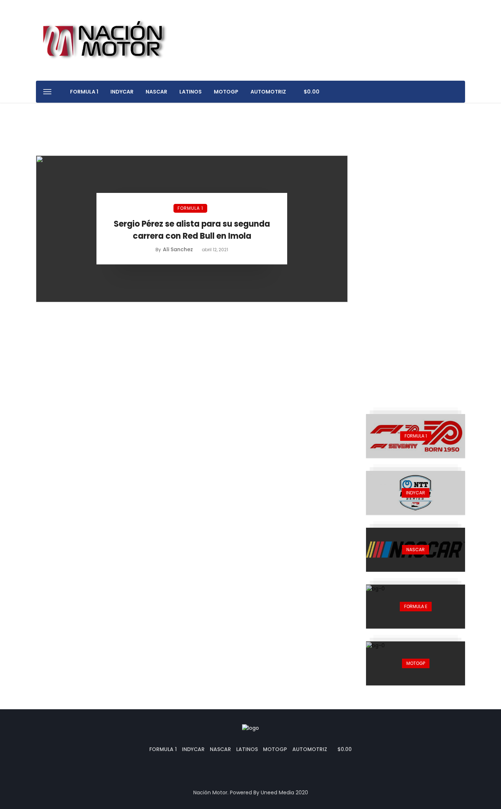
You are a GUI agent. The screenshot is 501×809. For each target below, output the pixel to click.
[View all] (415, 436)
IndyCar (122, 91)
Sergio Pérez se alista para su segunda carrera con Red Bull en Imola (192, 230)
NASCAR (156, 91)
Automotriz (268, 91)
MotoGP (226, 91)
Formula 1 (84, 91)
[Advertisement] (415, 265)
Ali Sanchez (178, 249)
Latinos (190, 91)
